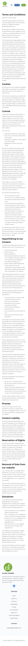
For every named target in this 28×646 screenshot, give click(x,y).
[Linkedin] (14, 586)
